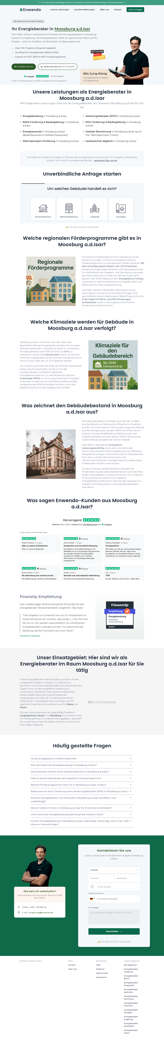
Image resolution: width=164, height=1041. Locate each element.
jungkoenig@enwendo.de (41, 912)
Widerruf (100, 969)
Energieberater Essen (131, 1031)
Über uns (104, 9)
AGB (98, 965)
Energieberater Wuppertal (131, 984)
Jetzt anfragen (135, 9)
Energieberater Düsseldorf (131, 1024)
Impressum (101, 977)
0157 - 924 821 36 (38, 907)
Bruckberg (55, 715)
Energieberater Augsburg (131, 1017)
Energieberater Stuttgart (131, 1011)
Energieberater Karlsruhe (131, 990)
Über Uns (72, 969)
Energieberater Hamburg (131, 970)
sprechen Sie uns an (105, 160)
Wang (70, 704)
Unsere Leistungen (59, 9)
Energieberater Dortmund (131, 997)
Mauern (41, 715)
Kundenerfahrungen (84, 9)
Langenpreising (28, 715)
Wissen (117, 9)
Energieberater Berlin (131, 977)
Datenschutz (102, 973)
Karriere (72, 965)
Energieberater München (131, 1004)
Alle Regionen (130, 965)
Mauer (23, 707)
